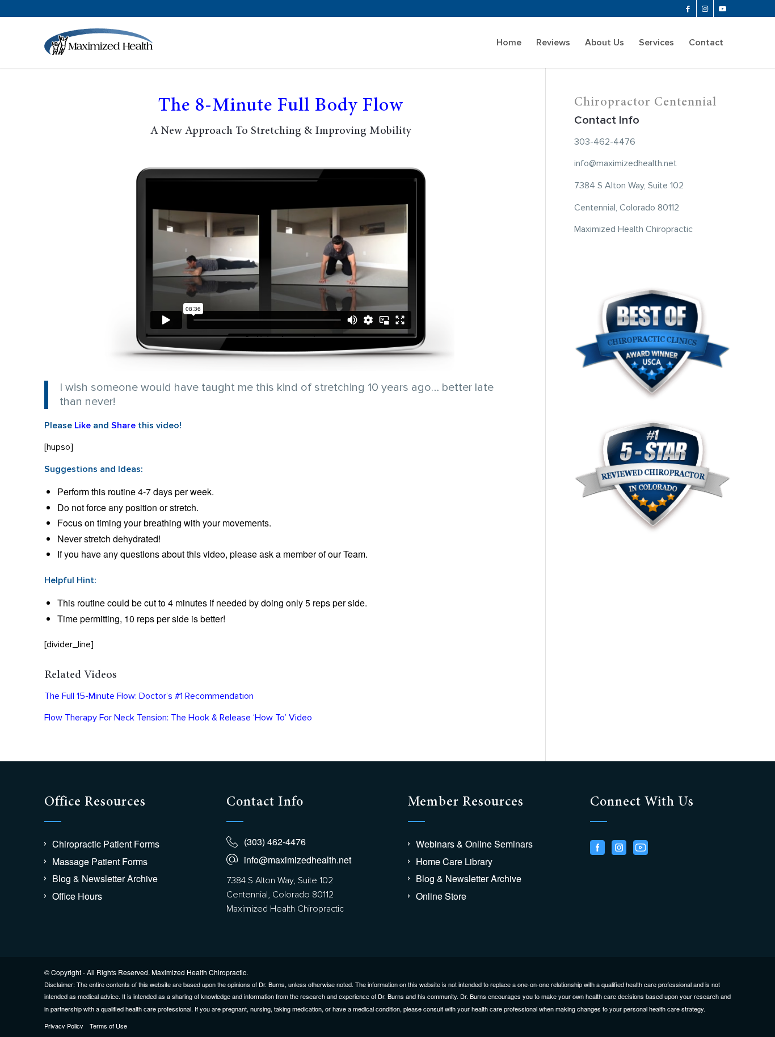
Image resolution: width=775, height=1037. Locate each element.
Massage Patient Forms (100, 861)
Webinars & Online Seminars (474, 843)
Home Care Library (454, 861)
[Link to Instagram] (705, 8)
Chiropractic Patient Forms (105, 843)
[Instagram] (619, 847)
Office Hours (77, 896)
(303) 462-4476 (275, 841)
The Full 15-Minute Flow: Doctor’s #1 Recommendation (149, 696)
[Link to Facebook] (688, 8)
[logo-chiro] (98, 42)
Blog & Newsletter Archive (105, 878)
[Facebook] (597, 847)
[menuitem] (509, 42)
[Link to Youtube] (722, 8)
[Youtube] (640, 847)
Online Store (441, 896)
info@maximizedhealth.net (297, 859)
